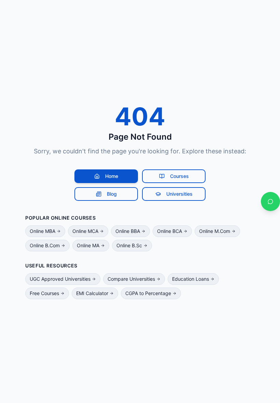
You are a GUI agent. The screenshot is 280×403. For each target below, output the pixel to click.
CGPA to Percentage (148, 293)
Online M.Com (214, 231)
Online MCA (85, 231)
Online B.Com (45, 245)
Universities (179, 194)
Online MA (88, 245)
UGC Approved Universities (60, 279)
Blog (112, 194)
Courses (179, 176)
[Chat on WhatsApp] (270, 201)
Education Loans (190, 279)
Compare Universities (131, 279)
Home (111, 176)
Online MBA (42, 231)
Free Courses (44, 293)
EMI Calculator (92, 293)
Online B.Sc (129, 245)
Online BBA (127, 231)
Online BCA (169, 231)
